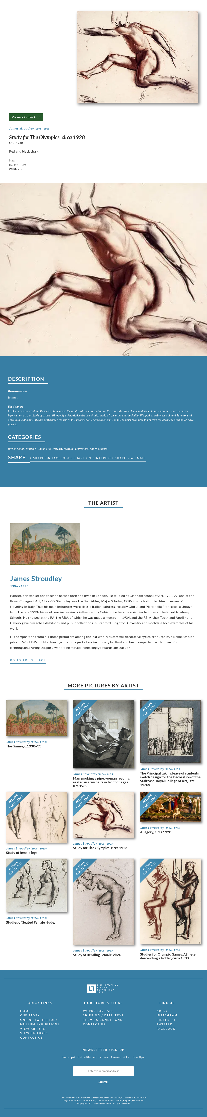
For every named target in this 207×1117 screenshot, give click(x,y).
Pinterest (166, 1019)
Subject (102, 448)
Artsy (162, 1011)
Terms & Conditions (102, 1019)
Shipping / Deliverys (103, 1015)
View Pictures (34, 1033)
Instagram (167, 1015)
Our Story (30, 1015)
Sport (93, 448)
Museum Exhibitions (40, 1024)
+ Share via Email (129, 458)
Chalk (41, 448)
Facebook (166, 1028)
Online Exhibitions (39, 1019)
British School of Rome (22, 448)
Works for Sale (98, 1011)
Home (25, 1011)
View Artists (32, 1028)
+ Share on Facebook (50, 458)
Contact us (31, 1037)
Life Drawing (54, 448)
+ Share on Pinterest (91, 458)
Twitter (164, 1024)
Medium (69, 448)
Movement (82, 448)
